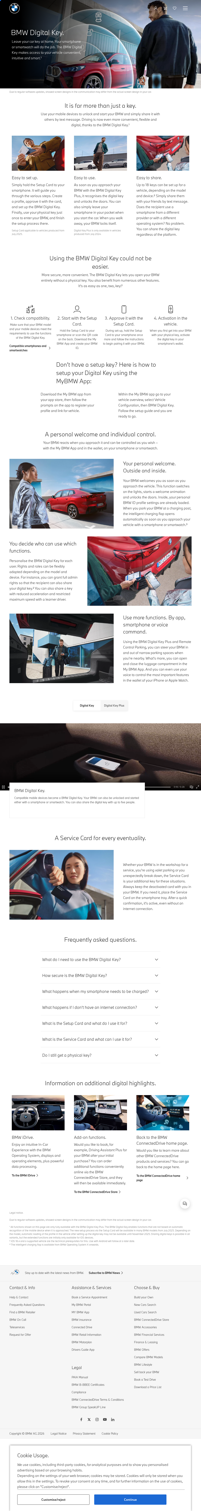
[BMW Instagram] (97, 1420)
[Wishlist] (175, 8)
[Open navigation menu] (186, 8)
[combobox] (185, 1203)
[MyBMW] (156, 8)
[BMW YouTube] (105, 1420)
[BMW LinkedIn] (112, 1420)
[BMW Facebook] (81, 1420)
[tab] (86, 705)
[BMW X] (89, 1420)
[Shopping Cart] (165, 8)
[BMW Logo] (14, 8)
